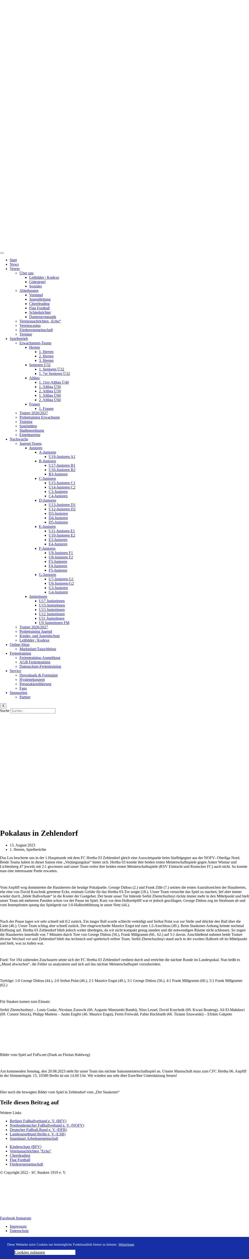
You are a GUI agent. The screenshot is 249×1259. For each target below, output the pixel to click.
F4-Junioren (58, 566)
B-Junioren (47, 461)
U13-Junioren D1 (62, 505)
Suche (4, 711)
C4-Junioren (58, 496)
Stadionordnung (31, 430)
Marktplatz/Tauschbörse (37, 649)
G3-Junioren (58, 588)
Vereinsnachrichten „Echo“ (40, 321)
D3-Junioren (58, 513)
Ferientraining (20, 653)
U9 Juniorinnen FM (54, 623)
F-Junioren (47, 548)
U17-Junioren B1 (62, 465)
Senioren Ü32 (40, 365)
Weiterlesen (126, 1244)
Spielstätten (28, 426)
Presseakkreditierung (35, 684)
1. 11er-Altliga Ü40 (54, 382)
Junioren (35, 448)
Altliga (34, 378)
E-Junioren (47, 526)
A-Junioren (47, 452)
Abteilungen (28, 290)
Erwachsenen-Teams (35, 343)
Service (15, 671)
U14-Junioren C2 (62, 487)
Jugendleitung (40, 299)
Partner (24, 697)
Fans (23, 688)
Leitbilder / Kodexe (44, 277)
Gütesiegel (37, 282)
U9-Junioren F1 (61, 553)
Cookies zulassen (30, 1252)
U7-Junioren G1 (61, 579)
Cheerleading (39, 304)
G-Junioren (47, 575)
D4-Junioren (58, 518)
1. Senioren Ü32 (51, 369)
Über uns (26, 273)
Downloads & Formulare (38, 675)
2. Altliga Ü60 (50, 400)
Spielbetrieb (19, 339)
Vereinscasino (30, 325)
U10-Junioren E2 (62, 535)
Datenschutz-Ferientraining (40, 666)
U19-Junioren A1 (62, 457)
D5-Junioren (58, 522)
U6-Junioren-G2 (61, 583)
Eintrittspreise (29, 435)
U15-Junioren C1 (62, 483)
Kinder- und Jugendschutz (39, 636)
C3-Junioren (58, 492)
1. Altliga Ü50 (50, 387)
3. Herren (46, 360)
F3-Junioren (58, 561)
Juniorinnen (38, 596)
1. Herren (46, 352)
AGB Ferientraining (34, 662)
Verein (15, 269)
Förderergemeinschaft (36, 330)
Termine (25, 334)
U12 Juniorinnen (52, 614)
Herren (34, 347)
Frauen (34, 404)
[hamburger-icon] (2, 253)
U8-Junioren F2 (61, 557)
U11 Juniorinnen (51, 618)
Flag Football (39, 308)
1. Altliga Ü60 (50, 395)
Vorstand (36, 295)
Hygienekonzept (32, 679)
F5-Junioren (58, 570)
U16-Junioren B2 (62, 470)
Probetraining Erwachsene (39, 417)
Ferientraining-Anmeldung (39, 658)
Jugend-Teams (30, 443)
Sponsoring (18, 693)
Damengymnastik (42, 317)
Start (13, 260)
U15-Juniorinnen (52, 605)
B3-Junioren (58, 474)
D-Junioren (47, 500)
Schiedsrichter (40, 312)
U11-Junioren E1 (62, 531)
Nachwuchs (19, 439)
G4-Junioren (58, 592)
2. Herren (46, 356)
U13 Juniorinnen (52, 610)
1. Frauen (46, 408)
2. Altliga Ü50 (50, 391)
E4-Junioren (58, 544)
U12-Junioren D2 (62, 509)
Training (25, 422)
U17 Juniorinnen (52, 601)
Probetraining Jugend (35, 631)
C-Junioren (47, 478)
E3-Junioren (58, 540)
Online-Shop (19, 644)
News (14, 264)
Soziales (35, 286)
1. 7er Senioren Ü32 (54, 374)
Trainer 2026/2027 (33, 413)
